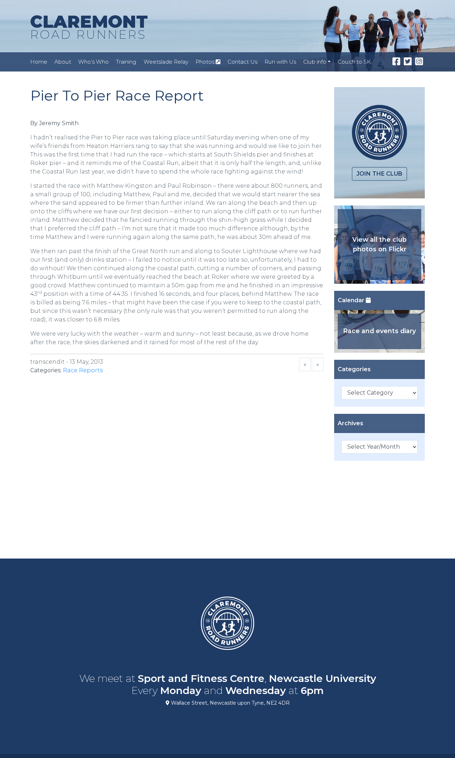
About (62, 61)
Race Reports (83, 370)
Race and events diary (379, 331)
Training (126, 61)
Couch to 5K (354, 61)
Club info (314, 61)
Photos (206, 61)
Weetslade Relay (166, 61)
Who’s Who (93, 61)
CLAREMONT (89, 26)
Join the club (379, 173)
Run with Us (280, 61)
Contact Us (242, 61)
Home (38, 61)
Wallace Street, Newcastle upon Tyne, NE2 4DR (230, 703)
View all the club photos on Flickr (379, 244)
